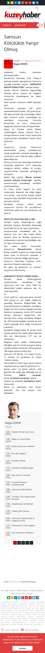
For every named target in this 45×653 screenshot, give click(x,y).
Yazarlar (17, 61)
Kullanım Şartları (36, 590)
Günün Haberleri (11, 630)
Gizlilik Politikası (23, 590)
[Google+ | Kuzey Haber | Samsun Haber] (22, 2)
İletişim (30, 593)
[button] (41, 642)
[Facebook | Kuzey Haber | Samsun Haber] (15, 2)
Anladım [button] (22, 648)
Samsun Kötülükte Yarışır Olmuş (21, 43)
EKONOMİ (20, 25)
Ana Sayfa (5, 590)
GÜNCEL (6, 25)
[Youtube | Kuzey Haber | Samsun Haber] (26, 2)
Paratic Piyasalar (14, 582)
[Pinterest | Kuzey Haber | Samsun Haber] (30, 2)
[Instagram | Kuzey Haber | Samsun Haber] (33, 2)
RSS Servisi (16, 593)
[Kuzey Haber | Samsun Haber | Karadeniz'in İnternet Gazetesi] (8, 2)
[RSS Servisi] (12, 2)
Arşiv (24, 593)
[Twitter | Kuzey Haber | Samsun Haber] (19, 2)
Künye (12, 590)
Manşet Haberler (32, 630)
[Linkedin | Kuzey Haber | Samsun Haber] (37, 2)
